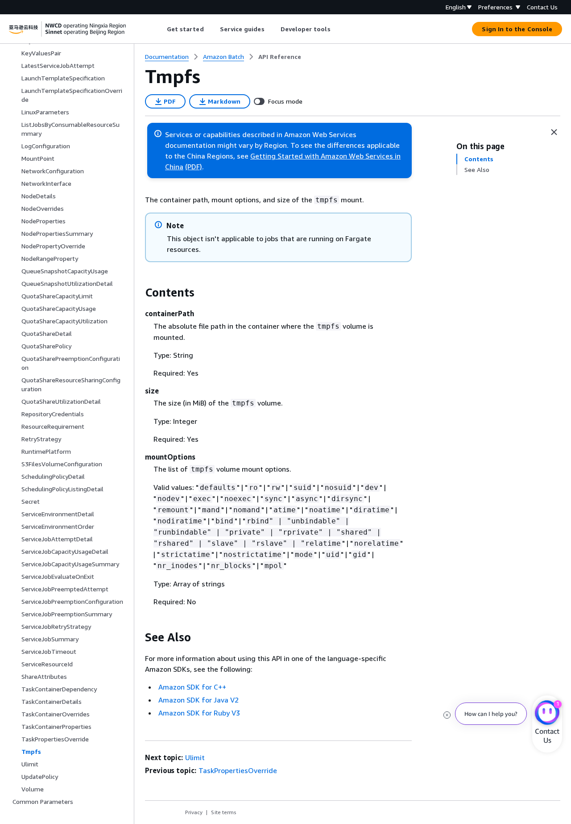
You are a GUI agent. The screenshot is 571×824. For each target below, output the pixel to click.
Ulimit (195, 757)
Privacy (194, 812)
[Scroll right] (337, 29)
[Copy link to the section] (137, 292)
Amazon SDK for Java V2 (198, 699)
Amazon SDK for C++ (192, 686)
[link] (279, 56)
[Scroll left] (160, 29)
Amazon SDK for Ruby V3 (199, 712)
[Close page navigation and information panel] (554, 132)
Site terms (223, 812)
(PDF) (193, 166)
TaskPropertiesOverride (238, 770)
